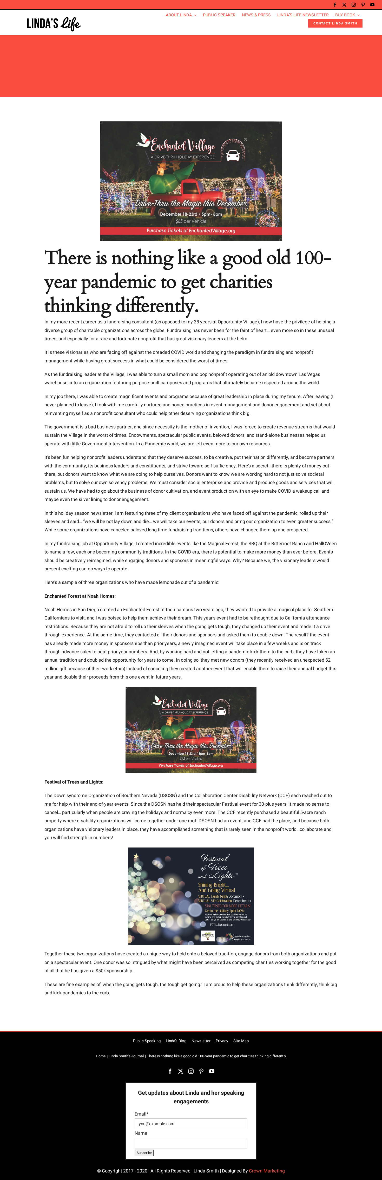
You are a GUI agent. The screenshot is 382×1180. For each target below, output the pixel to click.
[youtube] (372, 5)
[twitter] (344, 5)
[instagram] (354, 5)
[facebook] (335, 5)
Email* (141, 1114)
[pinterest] (363, 5)
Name (141, 1133)
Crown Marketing (267, 1171)
